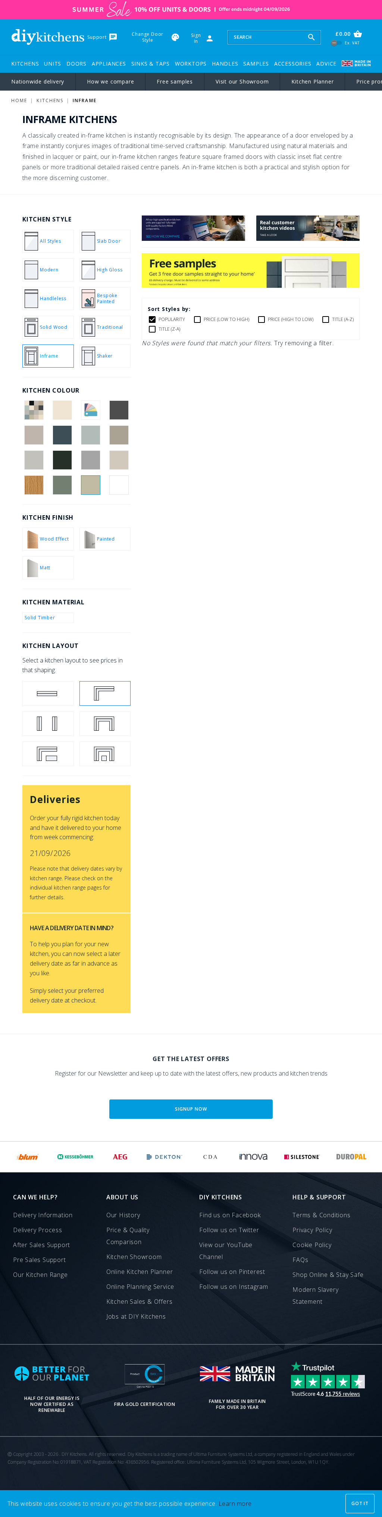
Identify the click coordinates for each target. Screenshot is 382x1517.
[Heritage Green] (62, 460)
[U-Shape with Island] (105, 754)
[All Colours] (33, 410)
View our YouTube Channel (226, 1251)
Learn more (235, 1503)
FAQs (300, 1260)
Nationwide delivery (37, 81)
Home (19, 100)
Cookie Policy (311, 1245)
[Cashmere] (33, 435)
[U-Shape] (105, 724)
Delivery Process (37, 1230)
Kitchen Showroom (134, 1257)
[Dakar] (119, 435)
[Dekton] (164, 1157)
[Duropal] (352, 1157)
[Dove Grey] (33, 460)
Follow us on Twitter (229, 1230)
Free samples (175, 81)
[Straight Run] (48, 693)
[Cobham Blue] (62, 435)
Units (52, 63)
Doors (76, 63)
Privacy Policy (312, 1230)
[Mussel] (119, 460)
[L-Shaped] (105, 693)
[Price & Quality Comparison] (193, 239)
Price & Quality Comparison (128, 1236)
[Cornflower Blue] (90, 435)
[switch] (336, 43)
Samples (256, 63)
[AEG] (120, 1157)
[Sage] (90, 485)
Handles (225, 63)
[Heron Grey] (90, 460)
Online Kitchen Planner (139, 1272)
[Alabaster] (62, 410)
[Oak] (33, 485)
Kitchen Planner (312, 81)
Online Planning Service (140, 1286)
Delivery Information (43, 1215)
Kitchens (25, 63)
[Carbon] (119, 410)
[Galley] (48, 724)
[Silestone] (302, 1157)
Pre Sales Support (39, 1260)
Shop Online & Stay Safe (327, 1275)
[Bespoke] (90, 410)
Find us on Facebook (229, 1215)
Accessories (292, 63)
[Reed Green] (62, 485)
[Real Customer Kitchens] (308, 239)
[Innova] (253, 1157)
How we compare (110, 81)
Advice (326, 63)
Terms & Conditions (321, 1215)
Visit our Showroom (242, 81)
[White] (119, 485)
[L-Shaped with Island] (48, 754)
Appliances (109, 63)
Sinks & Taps (150, 63)
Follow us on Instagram (233, 1286)
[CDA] (210, 1157)
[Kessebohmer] (75, 1157)
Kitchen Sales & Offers (139, 1301)
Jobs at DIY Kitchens (136, 1316)
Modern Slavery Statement (315, 1295)
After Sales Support (41, 1245)
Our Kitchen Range (40, 1275)
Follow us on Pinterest (232, 1272)
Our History (123, 1215)
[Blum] (28, 1157)
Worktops (191, 63)
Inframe (85, 100)
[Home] (47, 37)
